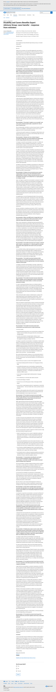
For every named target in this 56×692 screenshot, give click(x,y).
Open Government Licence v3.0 (18, 687)
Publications (7, 17)
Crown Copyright (20, 683)
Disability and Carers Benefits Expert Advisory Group (25, 657)
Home (4, 17)
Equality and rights (6, 34)
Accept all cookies (7, 8)
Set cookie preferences (26, 8)
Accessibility (5, 683)
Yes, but (19, 671)
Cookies (16, 683)
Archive (9, 683)
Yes (18, 666)
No (18, 668)
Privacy (31, 683)
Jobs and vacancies (26, 683)
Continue (18, 674)
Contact (12, 683)
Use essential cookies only (16, 8)
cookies (7, 1)
